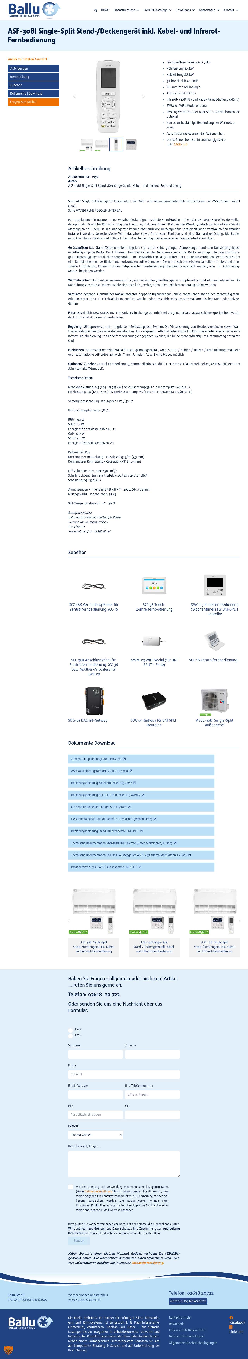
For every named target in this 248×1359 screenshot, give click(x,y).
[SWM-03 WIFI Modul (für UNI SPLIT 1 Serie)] (154, 641)
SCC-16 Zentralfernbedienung (213, 660)
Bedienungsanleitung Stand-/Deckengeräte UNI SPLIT (105, 831)
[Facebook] (231, 1317)
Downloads (176, 1324)
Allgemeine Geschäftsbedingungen (193, 1343)
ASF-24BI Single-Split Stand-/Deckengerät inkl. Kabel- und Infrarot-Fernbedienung (154, 947)
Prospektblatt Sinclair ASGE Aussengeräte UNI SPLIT (104, 867)
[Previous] (69, 920)
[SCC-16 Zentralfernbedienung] (214, 641)
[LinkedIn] (231, 1327)
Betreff (73, 1126)
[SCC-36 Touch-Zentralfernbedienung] (154, 585)
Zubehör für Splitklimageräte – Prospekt (96, 759)
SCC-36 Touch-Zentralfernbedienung (154, 607)
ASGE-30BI (181, 144)
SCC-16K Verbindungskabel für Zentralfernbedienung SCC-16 (93, 607)
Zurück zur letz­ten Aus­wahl (27, 59)
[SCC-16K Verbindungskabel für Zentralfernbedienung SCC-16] (93, 585)
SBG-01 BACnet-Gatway (87, 720)
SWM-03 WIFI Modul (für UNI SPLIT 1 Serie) (154, 662)
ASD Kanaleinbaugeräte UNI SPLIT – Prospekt (99, 771)
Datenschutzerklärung (98, 1191)
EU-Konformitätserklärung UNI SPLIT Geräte (98, 807)
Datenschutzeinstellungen (187, 1336)
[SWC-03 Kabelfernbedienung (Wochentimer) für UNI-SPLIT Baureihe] (214, 585)
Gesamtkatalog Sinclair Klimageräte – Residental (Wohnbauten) (111, 819)
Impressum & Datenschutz (187, 1330)
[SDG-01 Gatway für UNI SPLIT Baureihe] (154, 701)
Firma (72, 1065)
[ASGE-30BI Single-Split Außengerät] (214, 701)
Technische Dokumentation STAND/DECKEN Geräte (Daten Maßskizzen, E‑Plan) (121, 843)
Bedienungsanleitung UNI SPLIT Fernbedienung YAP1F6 (105, 795)
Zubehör (16, 85)
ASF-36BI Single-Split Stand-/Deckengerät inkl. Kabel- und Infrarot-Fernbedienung (94, 947)
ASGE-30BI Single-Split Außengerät (214, 722)
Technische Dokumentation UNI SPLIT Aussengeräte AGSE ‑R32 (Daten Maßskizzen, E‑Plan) (129, 855)
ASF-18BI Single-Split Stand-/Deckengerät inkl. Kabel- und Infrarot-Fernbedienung (214, 947)
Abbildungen (19, 68)
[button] (96, 10)
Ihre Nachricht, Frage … (84, 1146)
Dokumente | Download (26, 93)
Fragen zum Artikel (23, 102)
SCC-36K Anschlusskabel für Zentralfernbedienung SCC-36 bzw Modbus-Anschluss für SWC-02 (94, 667)
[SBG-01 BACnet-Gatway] (93, 701)
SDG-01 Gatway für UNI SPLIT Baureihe (154, 722)
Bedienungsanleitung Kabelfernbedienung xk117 (101, 783)
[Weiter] (239, 920)
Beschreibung (19, 77)
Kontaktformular (180, 1317)
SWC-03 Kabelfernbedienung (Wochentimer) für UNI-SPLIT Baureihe (215, 609)
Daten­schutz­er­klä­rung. (147, 1263)
